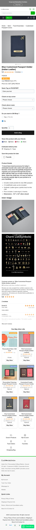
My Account (25, 437)
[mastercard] (6, 525)
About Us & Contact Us (7, 508)
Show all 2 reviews (7, 323)
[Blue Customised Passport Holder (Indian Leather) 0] (18, 46)
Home (4, 26)
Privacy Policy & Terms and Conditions (14, 517)
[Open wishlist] (31, 18)
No (5, 121)
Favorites (25, 443)
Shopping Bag (11, 450)
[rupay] (19, 525)
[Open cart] (34, 18)
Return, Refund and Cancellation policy (12, 505)
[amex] (16, 525)
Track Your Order (6, 483)
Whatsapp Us (5, 486)
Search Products (11, 437)
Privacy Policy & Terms (7, 498)
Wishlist (3, 489)
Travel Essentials (18, 26)
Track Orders (11, 443)
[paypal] (10, 525)
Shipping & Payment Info (8, 502)
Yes (8, 117)
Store (8, 17)
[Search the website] (33, 13)
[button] (18, 5)
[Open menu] (3, 18)
